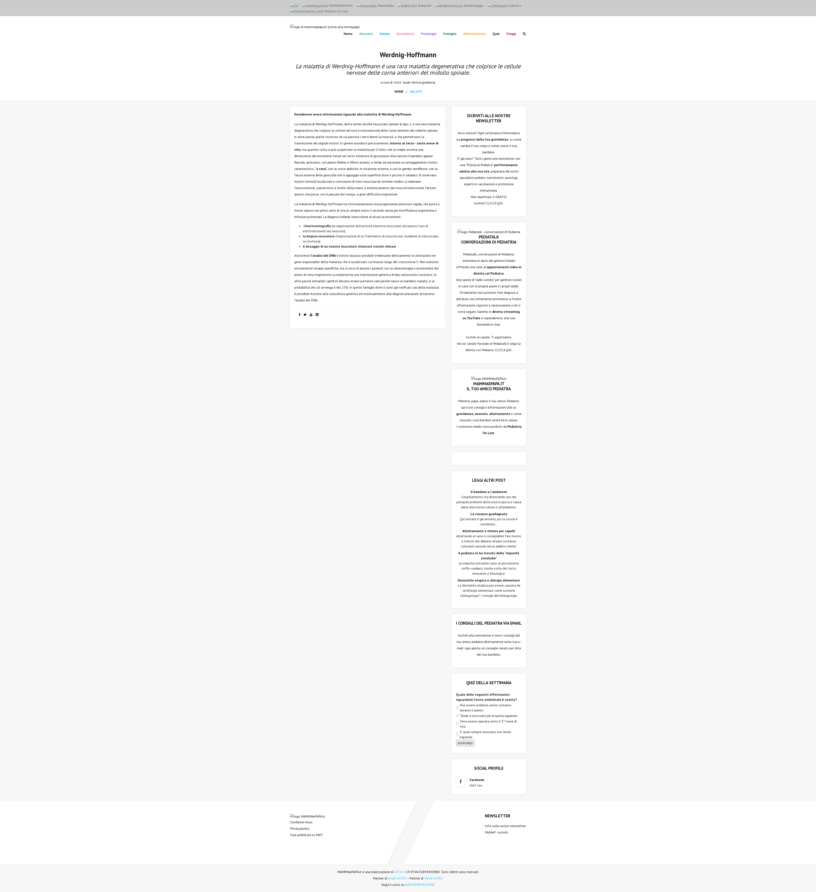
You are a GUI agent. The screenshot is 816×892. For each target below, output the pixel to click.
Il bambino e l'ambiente (489, 492)
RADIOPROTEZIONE (420, 884)
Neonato (366, 33)
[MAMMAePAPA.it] (307, 816)
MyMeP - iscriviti (496, 832)
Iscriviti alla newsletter (474, 635)
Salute (385, 33)
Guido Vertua (412, 82)
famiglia (449, 33)
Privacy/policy (300, 828)
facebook (477, 780)
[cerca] (522, 33)
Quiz (496, 33)
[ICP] (294, 5)
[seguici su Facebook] (460, 782)
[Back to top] (806, 882)
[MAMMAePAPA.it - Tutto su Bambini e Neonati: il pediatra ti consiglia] (325, 26)
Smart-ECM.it (397, 878)
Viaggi (511, 33)
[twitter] (305, 314)
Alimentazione (474, 33)
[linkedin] (317, 314)
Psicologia (428, 33)
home (398, 91)
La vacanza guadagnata (488, 514)
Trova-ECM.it (433, 878)
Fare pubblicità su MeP (306, 835)
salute (416, 91)
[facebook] (299, 314)
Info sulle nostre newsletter (505, 826)
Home (348, 33)
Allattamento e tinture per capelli (488, 531)
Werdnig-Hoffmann (408, 54)
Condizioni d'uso (301, 822)
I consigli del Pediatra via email (489, 623)
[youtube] (311, 314)
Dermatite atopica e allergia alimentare (489, 580)
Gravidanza (405, 33)
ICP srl (398, 872)
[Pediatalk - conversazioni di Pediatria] (489, 231)
